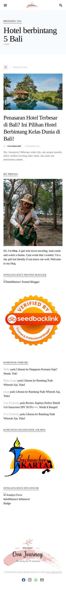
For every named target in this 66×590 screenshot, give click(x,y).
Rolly (7, 369)
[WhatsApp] (35, 580)
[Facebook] (23, 580)
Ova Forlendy (14, 146)
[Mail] (42, 580)
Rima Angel (10, 380)
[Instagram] (30, 580)
